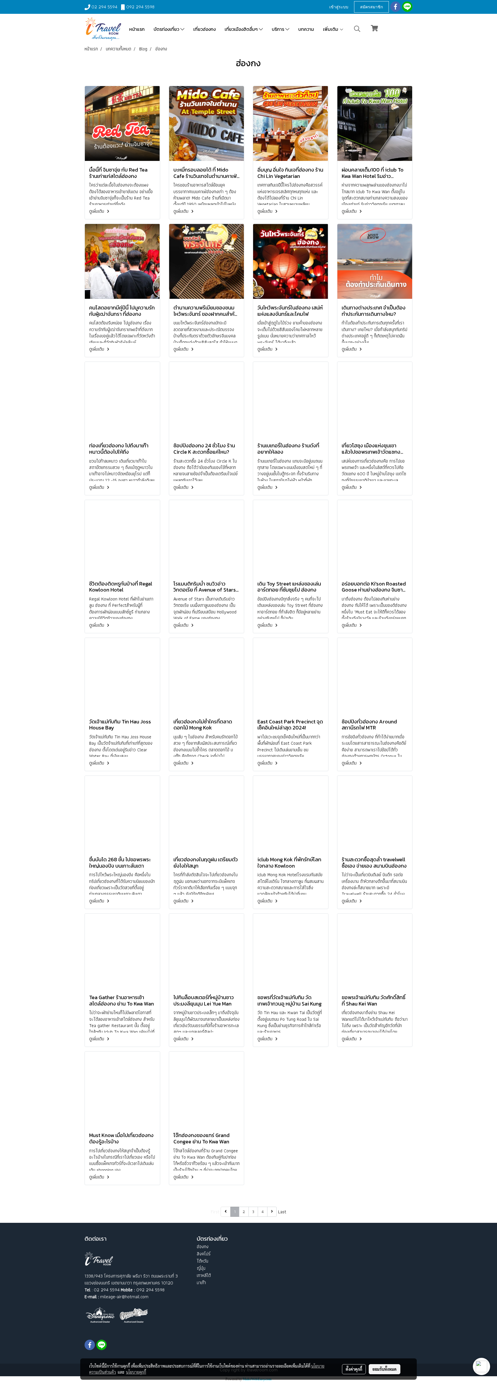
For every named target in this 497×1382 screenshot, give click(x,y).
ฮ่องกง (203, 1246)
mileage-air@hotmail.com (124, 1296)
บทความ (306, 29)
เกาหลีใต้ (204, 1275)
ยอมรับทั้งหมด (384, 1369)
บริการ (278, 29)
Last (282, 1211)
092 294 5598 (140, 6)
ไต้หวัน (202, 1261)
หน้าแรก (137, 29)
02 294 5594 (104, 6)
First (215, 1211)
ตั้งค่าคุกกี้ (354, 1369)
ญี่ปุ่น (201, 1268)
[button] (357, 28)
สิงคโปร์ (204, 1253)
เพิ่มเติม (331, 29)
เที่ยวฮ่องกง (204, 29)
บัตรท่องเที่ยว (167, 29)
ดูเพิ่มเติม (97, 211)
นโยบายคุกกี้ (136, 1372)
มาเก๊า (201, 1282)
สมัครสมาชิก (371, 6)
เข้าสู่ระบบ (338, 6)
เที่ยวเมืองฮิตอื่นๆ (242, 29)
